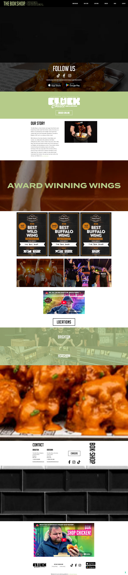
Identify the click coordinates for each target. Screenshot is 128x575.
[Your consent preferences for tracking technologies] (125, 572)
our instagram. (45, 156)
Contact (124, 3)
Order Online (75, 3)
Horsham (64, 355)
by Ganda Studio (72, 574)
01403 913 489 (51, 459)
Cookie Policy (62, 566)
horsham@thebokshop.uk (52, 461)
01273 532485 (36, 459)
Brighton (64, 336)
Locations (96, 3)
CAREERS (74, 453)
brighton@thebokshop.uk (38, 461)
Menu (115, 3)
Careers (106, 3)
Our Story (86, 3)
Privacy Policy (54, 566)
